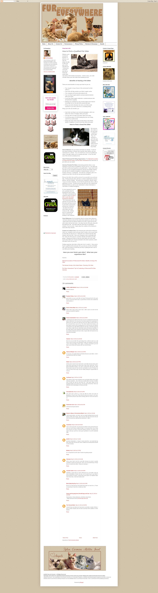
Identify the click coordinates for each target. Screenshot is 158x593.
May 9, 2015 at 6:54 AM (77, 424)
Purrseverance (68, 44)
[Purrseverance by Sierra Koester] (50, 84)
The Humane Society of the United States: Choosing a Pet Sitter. (77, 265)
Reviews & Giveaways (91, 44)
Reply (67, 291)
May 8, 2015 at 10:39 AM (82, 287)
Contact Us (59, 44)
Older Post (95, 537)
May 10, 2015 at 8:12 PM (81, 483)
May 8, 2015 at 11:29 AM (81, 317)
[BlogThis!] (84, 277)
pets (73, 279)
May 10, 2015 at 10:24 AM (77, 459)
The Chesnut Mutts (70, 505)
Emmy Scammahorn (71, 317)
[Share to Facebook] (87, 277)
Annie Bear (69, 424)
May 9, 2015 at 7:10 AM (75, 439)
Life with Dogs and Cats (82, 498)
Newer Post (65, 537)
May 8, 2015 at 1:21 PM (76, 377)
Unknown (68, 459)
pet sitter (70, 279)
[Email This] (82, 277)
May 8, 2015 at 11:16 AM (79, 296)
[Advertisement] (108, 188)
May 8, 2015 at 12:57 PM (75, 361)
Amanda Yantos (70, 470)
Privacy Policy (79, 44)
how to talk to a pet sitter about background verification (69, 197)
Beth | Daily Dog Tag (71, 483)
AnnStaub (68, 377)
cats (67, 279)
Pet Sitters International (83, 160)
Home (44, 44)
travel (75, 279)
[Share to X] (85, 277)
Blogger (81, 582)
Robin (67, 361)
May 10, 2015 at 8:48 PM (81, 505)
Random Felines (70, 296)
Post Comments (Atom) (73, 540)
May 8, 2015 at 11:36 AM (76, 338)
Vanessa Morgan (70, 351)
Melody (68, 450)
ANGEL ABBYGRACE (71, 287)
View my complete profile (49, 71)
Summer (68, 338)
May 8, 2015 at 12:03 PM (80, 351)
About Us (50, 44)
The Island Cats (70, 391)
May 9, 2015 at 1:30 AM (89, 413)
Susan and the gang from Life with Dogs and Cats (77, 493)
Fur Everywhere (49, 58)
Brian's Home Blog (70, 307)
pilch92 (68, 439)
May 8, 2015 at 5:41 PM (79, 391)
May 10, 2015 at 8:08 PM (79, 470)
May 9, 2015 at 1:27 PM (75, 450)
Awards (102, 44)
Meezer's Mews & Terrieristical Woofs (75, 413)
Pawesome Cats (70, 404)
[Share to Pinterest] (88, 277)
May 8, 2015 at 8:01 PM (79, 404)
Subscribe (50, 108)
